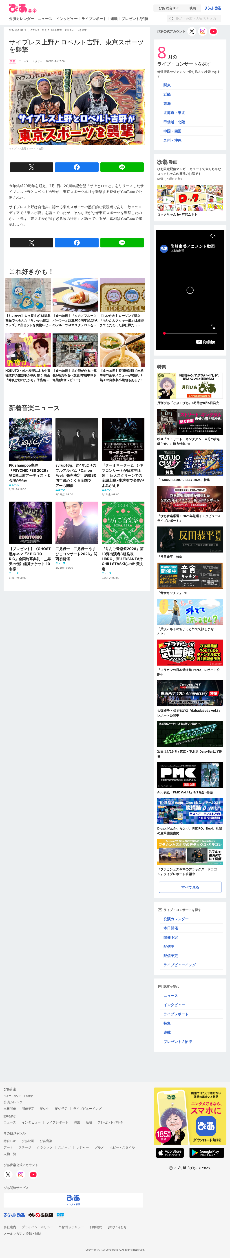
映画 (193, 8)
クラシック (45, 1147)
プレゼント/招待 (135, 18)
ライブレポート (94, 18)
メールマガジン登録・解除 (22, 1233)
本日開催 (171, 928)
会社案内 (10, 1227)
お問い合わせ (117, 1227)
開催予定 (171, 937)
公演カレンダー (176, 918)
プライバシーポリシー (37, 1227)
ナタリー (37, 61)
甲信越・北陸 (174, 121)
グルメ (99, 1147)
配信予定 (171, 955)
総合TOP (10, 1141)
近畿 (167, 94)
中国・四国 (172, 131)
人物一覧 (10, 1154)
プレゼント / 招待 (178, 1041)
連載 (114, 18)
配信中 (169, 946)
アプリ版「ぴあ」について (192, 1168)
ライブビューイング (180, 964)
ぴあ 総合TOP (169, 8)
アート (8, 1147)
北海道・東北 (174, 112)
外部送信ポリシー (71, 1227)
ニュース (45, 18)
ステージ (25, 1147)
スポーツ (64, 1147)
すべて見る (190, 887)
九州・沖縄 (172, 140)
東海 (167, 103)
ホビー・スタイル (122, 1147)
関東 (167, 85)
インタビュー (67, 18)
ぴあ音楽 (46, 1141)
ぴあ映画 (28, 1141)
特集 (167, 1023)
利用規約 (96, 1227)
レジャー (82, 1147)
